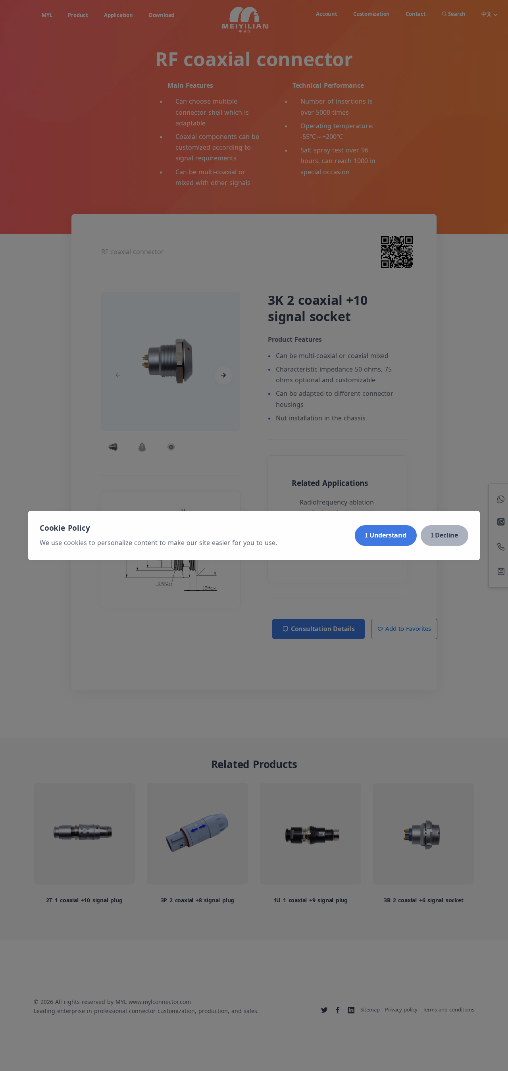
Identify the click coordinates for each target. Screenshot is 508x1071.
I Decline (444, 535)
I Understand (385, 535)
